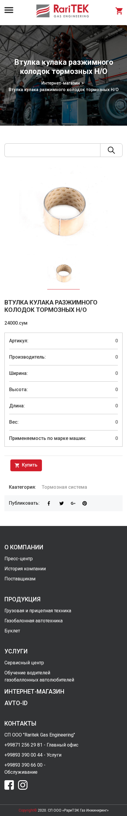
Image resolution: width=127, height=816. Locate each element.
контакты (20, 723)
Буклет (12, 631)
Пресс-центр (18, 558)
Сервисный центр (24, 663)
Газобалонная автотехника (33, 621)
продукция (22, 599)
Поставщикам (19, 579)
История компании (25, 568)
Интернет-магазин (60, 83)
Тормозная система (64, 487)
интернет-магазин (34, 691)
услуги (16, 651)
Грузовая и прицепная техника (37, 610)
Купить (29, 465)
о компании (23, 547)
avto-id (15, 703)
